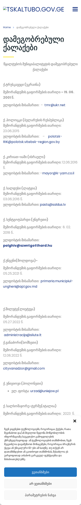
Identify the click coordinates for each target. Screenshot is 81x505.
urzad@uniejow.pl (44, 391)
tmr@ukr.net (54, 105)
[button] (75, 421)
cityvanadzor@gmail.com (24, 368)
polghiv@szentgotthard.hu (27, 245)
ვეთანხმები (40, 472)
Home (7, 27)
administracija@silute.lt (23, 335)
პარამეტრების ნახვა (40, 495)
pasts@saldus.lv (53, 204)
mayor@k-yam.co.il (58, 173)
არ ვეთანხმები (40, 483)
